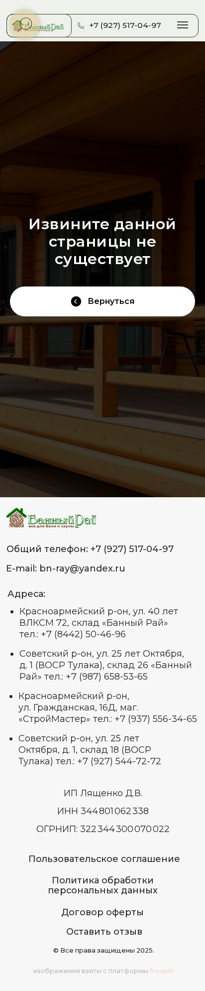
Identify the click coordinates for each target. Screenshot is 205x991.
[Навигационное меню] (182, 24)
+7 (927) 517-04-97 (125, 25)
